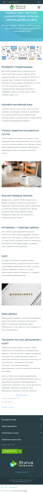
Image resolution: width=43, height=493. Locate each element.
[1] (17, 395)
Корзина (6, 491)
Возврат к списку (8, 407)
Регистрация (13, 487)
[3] (21, 395)
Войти (6, 487)
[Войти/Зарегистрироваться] (39, 2)
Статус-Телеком (27, 480)
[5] (25, 395)
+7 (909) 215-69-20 (21, 472)
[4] (23, 395)
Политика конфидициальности (21, 481)
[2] (19, 395)
